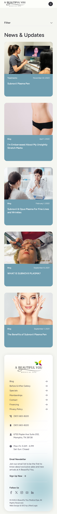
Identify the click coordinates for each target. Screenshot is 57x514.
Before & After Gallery (20, 386)
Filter (7, 22)
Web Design (14, 506)
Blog (12, 381)
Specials (13, 390)
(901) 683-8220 (21, 416)
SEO (23, 506)
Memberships (16, 395)
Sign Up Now (16, 476)
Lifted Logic (33, 506)
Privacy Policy (16, 409)
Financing (14, 404)
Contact (13, 400)
